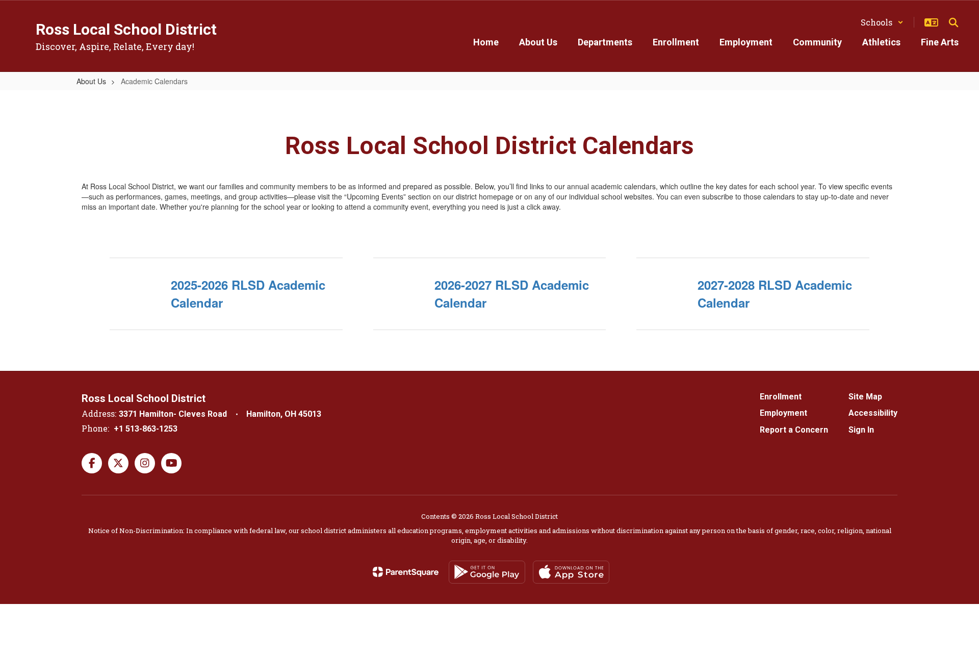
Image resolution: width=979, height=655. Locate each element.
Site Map (865, 396)
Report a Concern (794, 430)
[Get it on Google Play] (487, 572)
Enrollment (781, 396)
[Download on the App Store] (571, 572)
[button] (882, 22)
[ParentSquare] (405, 572)
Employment (783, 413)
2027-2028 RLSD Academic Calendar (775, 293)
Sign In (861, 430)
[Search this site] (953, 22)
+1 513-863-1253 (145, 429)
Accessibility (872, 413)
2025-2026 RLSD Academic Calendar (248, 293)
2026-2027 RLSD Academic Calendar (511, 293)
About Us (91, 81)
